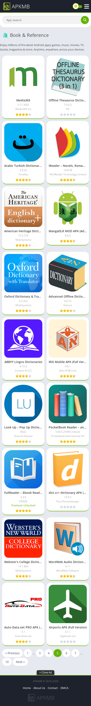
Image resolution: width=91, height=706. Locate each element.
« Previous (12, 653)
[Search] (85, 20)
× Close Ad (45, 672)
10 (7, 662)
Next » (20, 662)
